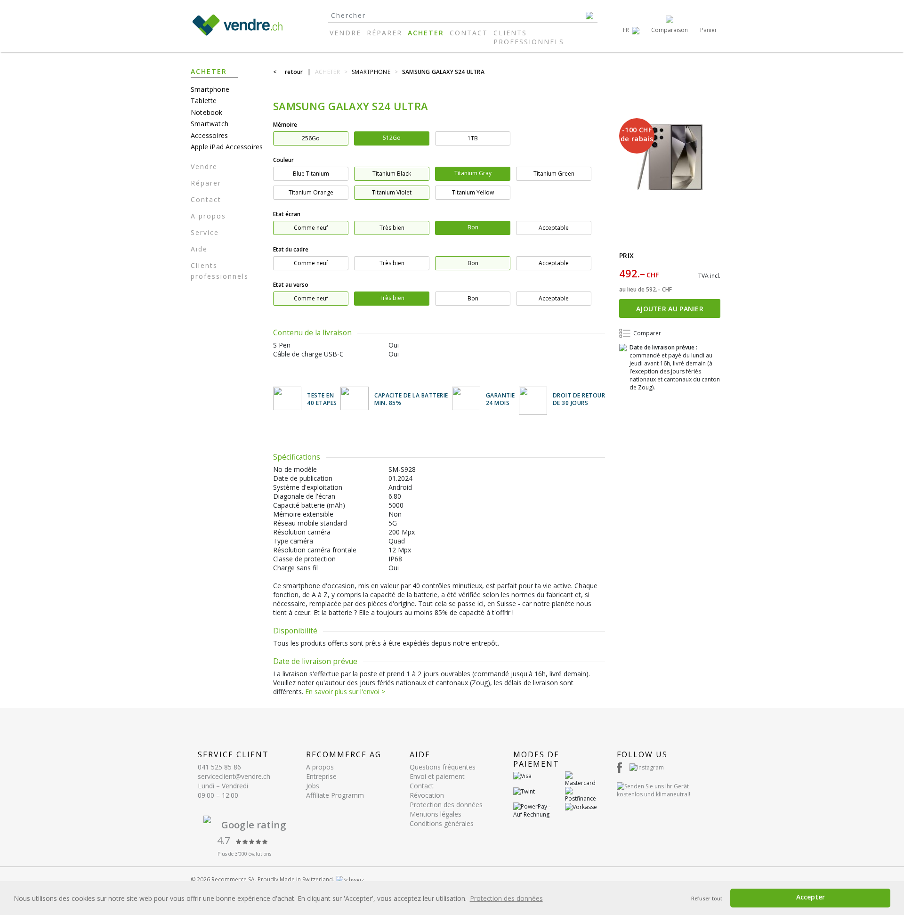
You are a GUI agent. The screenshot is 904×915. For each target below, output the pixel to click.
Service (205, 232)
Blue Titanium (311, 174)
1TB (473, 138)
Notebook (207, 112)
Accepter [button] (810, 896)
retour (294, 72)
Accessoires (209, 135)
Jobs (312, 785)
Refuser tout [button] (706, 898)
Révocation (427, 795)
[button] (631, 30)
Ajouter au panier (669, 308)
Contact (469, 32)
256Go (311, 138)
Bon (473, 227)
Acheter (426, 32)
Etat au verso (290, 285)
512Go (392, 138)
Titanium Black (391, 174)
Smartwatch (209, 123)
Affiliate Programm (335, 795)
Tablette (204, 100)
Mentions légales (435, 814)
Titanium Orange (311, 192)
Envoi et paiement (437, 776)
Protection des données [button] (506, 898)
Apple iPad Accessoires (227, 146)
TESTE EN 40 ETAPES (322, 399)
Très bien (391, 228)
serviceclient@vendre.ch (234, 776)
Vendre (345, 32)
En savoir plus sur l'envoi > (345, 691)
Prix (626, 255)
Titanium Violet (392, 192)
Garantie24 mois (500, 399)
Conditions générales (442, 823)
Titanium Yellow (473, 192)
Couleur (283, 160)
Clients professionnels (528, 37)
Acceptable (554, 228)
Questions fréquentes (443, 766)
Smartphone (210, 89)
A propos (208, 215)
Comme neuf (311, 228)
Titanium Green (553, 174)
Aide (199, 248)
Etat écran (286, 214)
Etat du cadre (290, 249)
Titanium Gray (473, 173)
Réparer (384, 32)
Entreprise (321, 776)
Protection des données (446, 804)
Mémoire (285, 125)
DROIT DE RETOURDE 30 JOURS (579, 399)
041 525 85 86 (219, 766)
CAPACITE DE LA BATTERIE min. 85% (411, 399)
